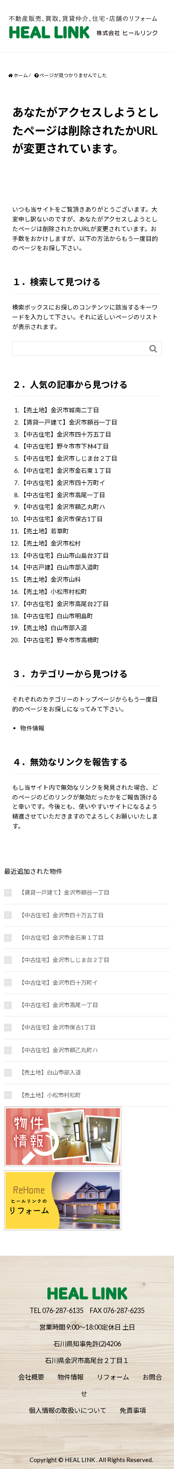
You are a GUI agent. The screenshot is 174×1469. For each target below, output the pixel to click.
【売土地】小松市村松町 (53, 591)
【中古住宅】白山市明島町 (56, 616)
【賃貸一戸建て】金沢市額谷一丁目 (68, 422)
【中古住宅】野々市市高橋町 (59, 640)
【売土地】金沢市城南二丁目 (59, 410)
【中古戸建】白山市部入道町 (59, 567)
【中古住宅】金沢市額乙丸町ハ (62, 506)
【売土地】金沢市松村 (50, 543)
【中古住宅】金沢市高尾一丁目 (62, 494)
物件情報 (32, 728)
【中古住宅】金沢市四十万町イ (62, 482)
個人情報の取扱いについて (67, 1410)
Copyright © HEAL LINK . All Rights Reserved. (91, 1459)
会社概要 (31, 1377)
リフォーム (113, 1377)
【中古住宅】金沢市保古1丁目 (61, 518)
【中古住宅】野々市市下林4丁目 (64, 446)
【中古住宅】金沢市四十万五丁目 (65, 434)
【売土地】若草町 (44, 531)
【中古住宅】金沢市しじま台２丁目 (68, 458)
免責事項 (133, 1410)
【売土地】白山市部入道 (53, 627)
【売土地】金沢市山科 (50, 579)
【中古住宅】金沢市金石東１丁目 (65, 470)
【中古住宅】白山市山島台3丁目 (64, 555)
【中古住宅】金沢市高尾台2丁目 (64, 603)
